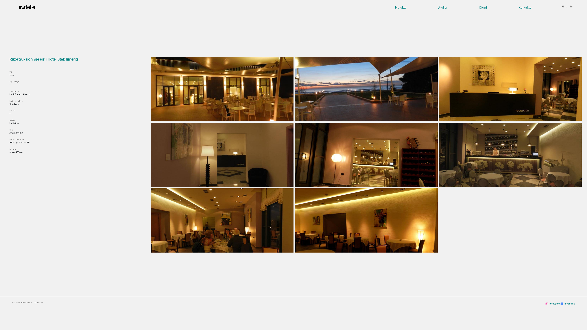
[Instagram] (547, 303)
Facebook (569, 303)
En (571, 6)
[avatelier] (27, 6)
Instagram (555, 303)
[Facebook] (562, 303)
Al (563, 6)
